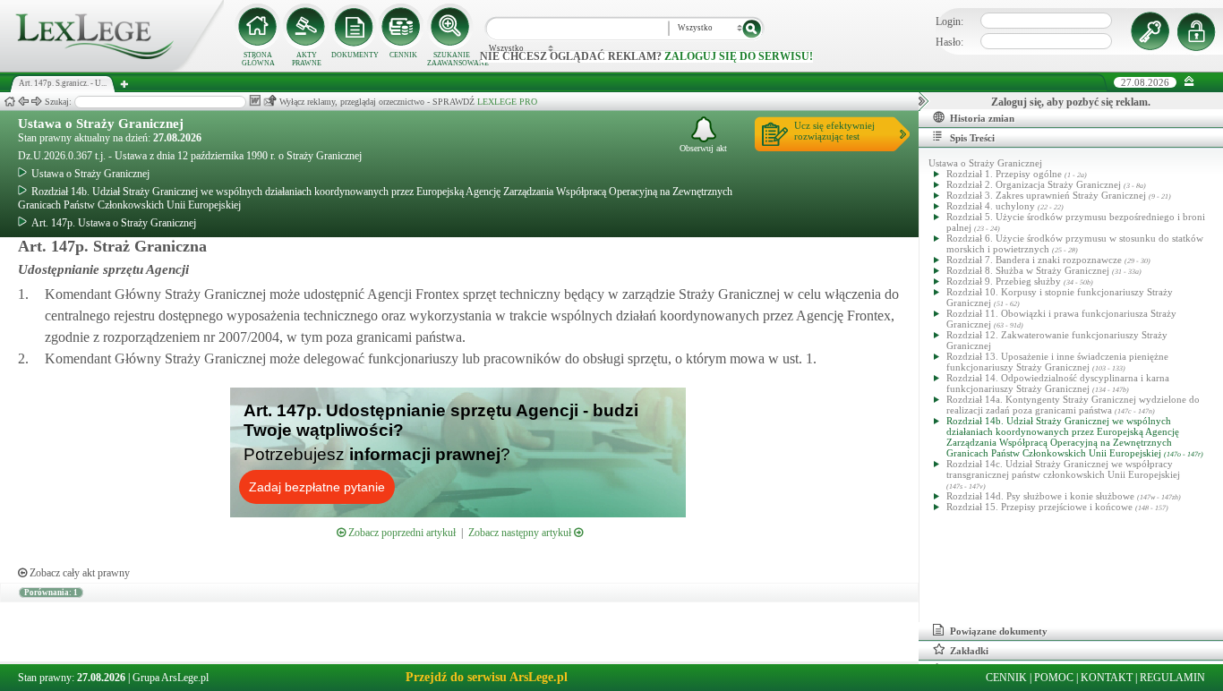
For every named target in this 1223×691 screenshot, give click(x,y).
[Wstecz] (23, 102)
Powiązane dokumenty (999, 631)
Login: (949, 21)
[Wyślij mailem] (270, 101)
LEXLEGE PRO (507, 102)
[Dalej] (36, 102)
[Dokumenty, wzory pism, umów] (354, 27)
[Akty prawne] (306, 27)
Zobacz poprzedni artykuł (401, 532)
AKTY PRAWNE (306, 59)
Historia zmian (982, 118)
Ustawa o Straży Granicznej (101, 123)
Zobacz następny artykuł (521, 532)
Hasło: (949, 42)
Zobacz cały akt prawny (78, 573)
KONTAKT (1107, 677)
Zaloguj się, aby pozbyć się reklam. (1070, 102)
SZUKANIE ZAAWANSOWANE (451, 59)
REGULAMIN (1172, 677)
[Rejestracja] (1199, 31)
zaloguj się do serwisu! (738, 56)
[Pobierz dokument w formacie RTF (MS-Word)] (255, 101)
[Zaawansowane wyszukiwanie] (451, 27)
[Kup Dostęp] (403, 27)
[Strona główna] (112, 68)
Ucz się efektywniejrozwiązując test (834, 130)
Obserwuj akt (703, 148)
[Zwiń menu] (1189, 82)
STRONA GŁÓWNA (258, 59)
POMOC (1053, 677)
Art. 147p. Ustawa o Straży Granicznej (113, 223)
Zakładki (969, 650)
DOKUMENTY (355, 55)
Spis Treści (972, 137)
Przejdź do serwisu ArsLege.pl (487, 677)
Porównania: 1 (51, 592)
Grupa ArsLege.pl (171, 677)
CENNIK (403, 55)
